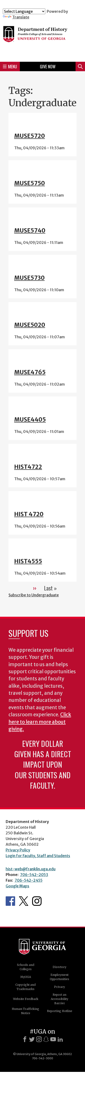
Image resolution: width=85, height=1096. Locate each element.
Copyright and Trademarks (25, 987)
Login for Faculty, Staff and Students (38, 855)
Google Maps (17, 886)
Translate (20, 17)
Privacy (59, 987)
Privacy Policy (18, 850)
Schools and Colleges (25, 967)
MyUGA (25, 977)
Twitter (23, 901)
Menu (12, 66)
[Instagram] (39, 1039)
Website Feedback (25, 999)
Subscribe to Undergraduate (33, 595)
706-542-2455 (28, 880)
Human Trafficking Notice (25, 1011)
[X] (32, 1039)
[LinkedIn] (60, 1039)
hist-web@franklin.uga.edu (30, 869)
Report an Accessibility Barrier (59, 999)
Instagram (37, 901)
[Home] (42, 39)
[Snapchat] (46, 1039)
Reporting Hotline (59, 1011)
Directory (59, 967)
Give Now (47, 66)
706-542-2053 (34, 874)
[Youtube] (53, 1039)
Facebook (10, 901)
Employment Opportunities (59, 977)
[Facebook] (25, 1039)
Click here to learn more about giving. (39, 722)
